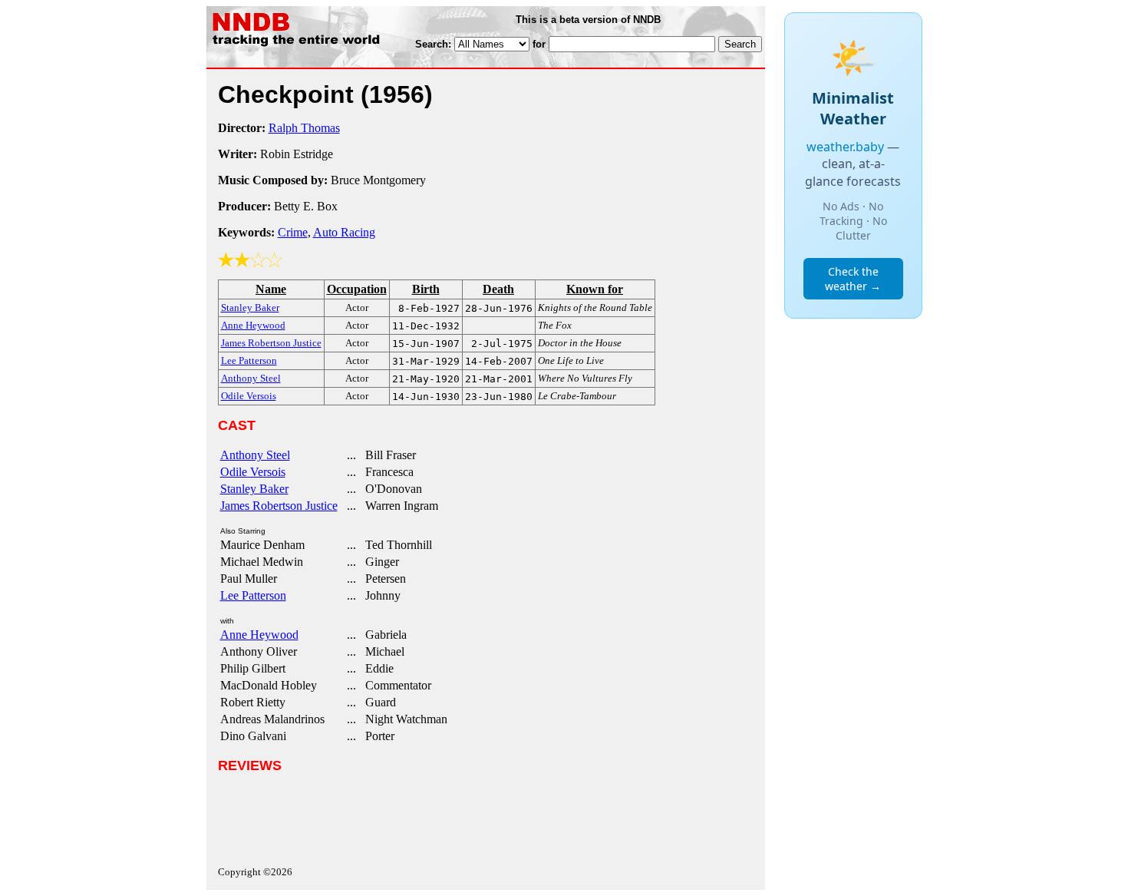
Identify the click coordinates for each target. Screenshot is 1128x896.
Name (271, 289)
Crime (293, 232)
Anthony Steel (255, 454)
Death (498, 289)
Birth (426, 289)
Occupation (357, 289)
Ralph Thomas (304, 127)
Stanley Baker (254, 488)
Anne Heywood (259, 634)
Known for (594, 289)
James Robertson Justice (279, 505)
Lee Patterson (253, 595)
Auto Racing (344, 232)
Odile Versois (252, 471)
